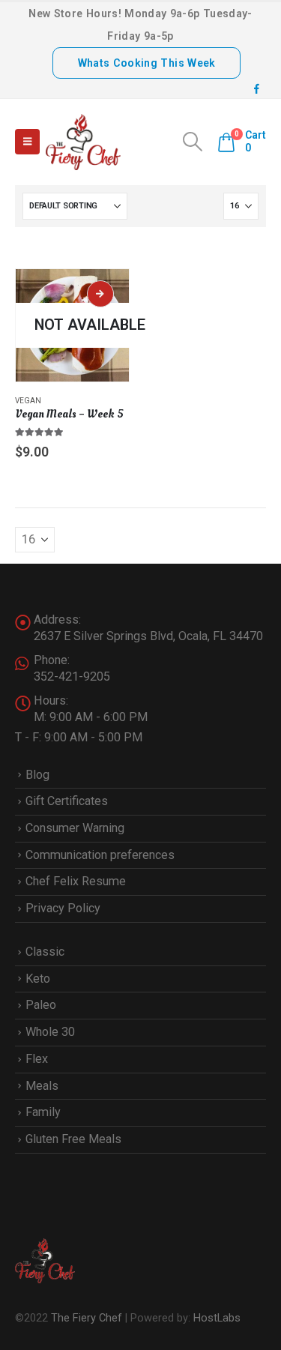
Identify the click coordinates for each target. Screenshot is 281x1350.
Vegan (28, 401)
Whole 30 (50, 1032)
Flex (36, 1059)
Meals (41, 1086)
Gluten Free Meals (73, 1139)
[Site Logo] (83, 142)
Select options (100, 293)
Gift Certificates (66, 801)
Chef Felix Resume (75, 881)
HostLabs (217, 1318)
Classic (44, 951)
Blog (37, 775)
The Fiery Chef (86, 1318)
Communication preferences (100, 855)
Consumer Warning (74, 828)
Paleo (40, 1005)
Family (43, 1112)
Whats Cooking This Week (147, 63)
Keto (37, 978)
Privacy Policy (62, 908)
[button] (27, 141)
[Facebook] (256, 88)
